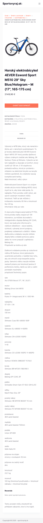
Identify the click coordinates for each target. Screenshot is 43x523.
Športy (22, 121)
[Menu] (39, 4)
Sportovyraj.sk (12, 3)
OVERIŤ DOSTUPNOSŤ (21, 106)
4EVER (14, 124)
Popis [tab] (21, 134)
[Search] (21, 3)
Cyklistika (18, 119)
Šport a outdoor (11, 121)
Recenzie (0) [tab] (21, 138)
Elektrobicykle (30, 119)
